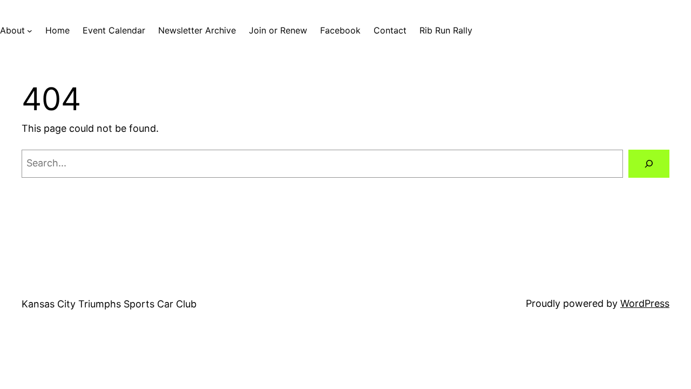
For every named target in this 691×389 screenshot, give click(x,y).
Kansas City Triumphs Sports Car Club (109, 304)
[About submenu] (29, 30)
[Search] (648, 164)
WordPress (644, 303)
